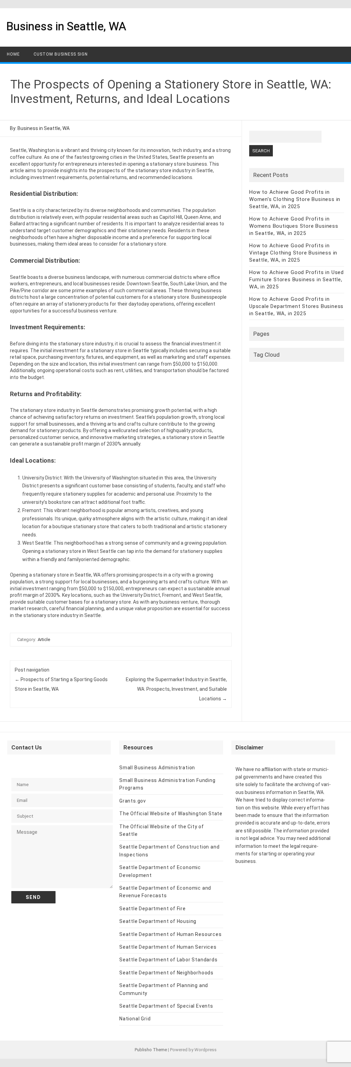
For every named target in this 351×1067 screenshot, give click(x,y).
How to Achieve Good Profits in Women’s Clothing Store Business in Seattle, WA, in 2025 (294, 199)
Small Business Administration (157, 767)
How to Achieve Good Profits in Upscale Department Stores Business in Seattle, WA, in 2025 (296, 306)
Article (44, 639)
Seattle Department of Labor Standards (168, 959)
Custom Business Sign (61, 54)
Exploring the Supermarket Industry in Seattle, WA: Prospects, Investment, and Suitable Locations (176, 689)
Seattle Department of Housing (157, 921)
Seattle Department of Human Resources (170, 934)
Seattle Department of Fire (152, 908)
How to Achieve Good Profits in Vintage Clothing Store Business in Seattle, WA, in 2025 (293, 252)
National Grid (134, 1018)
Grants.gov (132, 801)
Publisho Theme (151, 1049)
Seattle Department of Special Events (166, 1006)
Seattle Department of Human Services (168, 947)
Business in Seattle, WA (66, 26)
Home (13, 54)
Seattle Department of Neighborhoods (166, 972)
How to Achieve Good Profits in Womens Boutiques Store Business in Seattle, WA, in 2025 (293, 226)
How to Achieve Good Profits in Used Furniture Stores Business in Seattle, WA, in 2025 (296, 279)
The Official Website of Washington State (170, 813)
